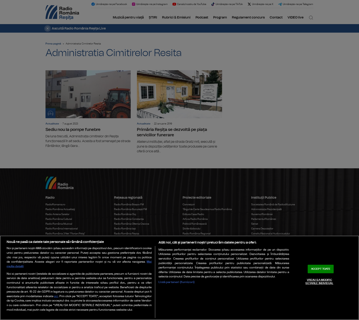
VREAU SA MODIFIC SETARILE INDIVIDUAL (319, 282)
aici (56, 296)
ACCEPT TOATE (321, 269)
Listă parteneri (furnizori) (176, 282)
